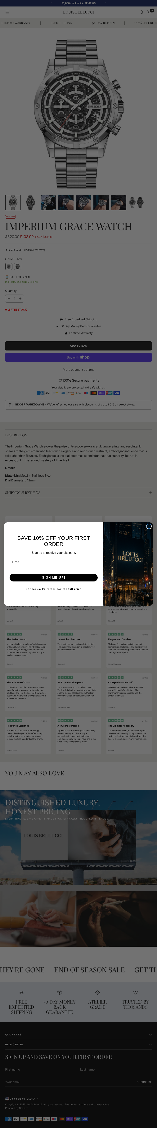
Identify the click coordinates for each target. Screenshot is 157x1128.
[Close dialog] (149, 526)
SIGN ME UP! (53, 577)
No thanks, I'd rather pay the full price (54, 589)
